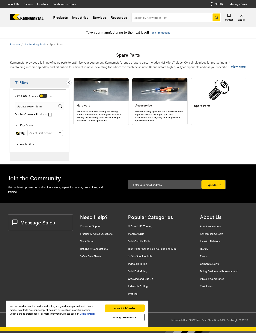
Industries (80, 17)
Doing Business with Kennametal (219, 271)
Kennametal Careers (211, 234)
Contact (229, 19)
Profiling (133, 294)
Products (60, 17)
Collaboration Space (64, 4)
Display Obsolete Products (31, 114)
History (204, 248)
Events (204, 256)
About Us (13, 4)
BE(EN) (218, 4)
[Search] (216, 17)
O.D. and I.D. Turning (140, 226)
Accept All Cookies (124, 308)
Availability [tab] (27, 144)
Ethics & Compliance (212, 278)
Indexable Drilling (138, 286)
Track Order (87, 241)
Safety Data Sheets (90, 256)
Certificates (206, 286)
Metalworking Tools (34, 44)
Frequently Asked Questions (96, 234)
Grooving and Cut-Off (140, 278)
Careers (28, 4)
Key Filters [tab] (26, 125)
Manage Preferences (124, 317)
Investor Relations (210, 241)
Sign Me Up (213, 185)
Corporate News (209, 264)
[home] (26, 19)
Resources (119, 17)
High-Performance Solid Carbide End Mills (152, 248)
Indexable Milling (137, 264)
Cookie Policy (87, 313)
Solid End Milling (137, 271)
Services (99, 17)
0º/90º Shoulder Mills (140, 256)
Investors (42, 4)
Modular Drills (136, 234)
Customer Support (90, 226)
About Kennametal (210, 226)
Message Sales (238, 4)
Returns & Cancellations (94, 248)
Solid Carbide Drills (139, 241)
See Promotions (160, 32)
